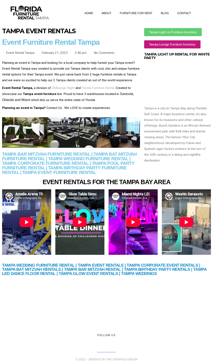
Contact (184, 13)
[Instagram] (111, 344)
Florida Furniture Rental (98, 88)
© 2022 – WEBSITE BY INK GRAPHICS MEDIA (106, 359)
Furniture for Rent (136, 13)
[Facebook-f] (102, 344)
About (106, 13)
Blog (165, 13)
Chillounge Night (63, 88)
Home (88, 13)
